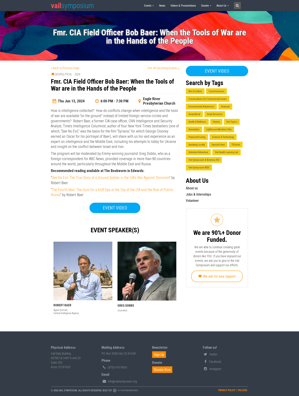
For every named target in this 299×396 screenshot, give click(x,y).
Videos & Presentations (183, 5)
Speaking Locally (196, 144)
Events (147, 5)
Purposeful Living (196, 137)
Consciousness (216, 91)
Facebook (215, 361)
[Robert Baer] (82, 271)
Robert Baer (62, 305)
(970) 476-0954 (117, 367)
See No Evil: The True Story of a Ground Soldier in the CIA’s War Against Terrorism (110, 177)
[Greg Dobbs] (146, 271)
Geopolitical (194, 114)
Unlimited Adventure (198, 152)
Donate (205, 5)
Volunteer (192, 201)
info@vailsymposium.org (122, 381)
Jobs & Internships (198, 194)
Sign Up (159, 355)
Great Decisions (215, 114)
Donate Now (162, 370)
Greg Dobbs (125, 305)
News (162, 5)
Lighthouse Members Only (219, 129)
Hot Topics (231, 121)
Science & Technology (223, 137)
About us (221, 5)
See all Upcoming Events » (163, 68)
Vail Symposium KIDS (198, 167)
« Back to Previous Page (65, 68)
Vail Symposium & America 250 (203, 160)
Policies (242, 390)
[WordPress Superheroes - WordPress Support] (125, 390)
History (216, 121)
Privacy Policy (226, 390)
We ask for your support (219, 276)
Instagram (215, 369)
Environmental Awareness (201, 106)
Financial (225, 106)
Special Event (218, 144)
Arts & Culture (195, 91)
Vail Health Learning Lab (226, 152)
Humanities (194, 129)
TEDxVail (236, 144)
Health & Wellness (197, 121)
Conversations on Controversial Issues (207, 99)
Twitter (213, 354)
